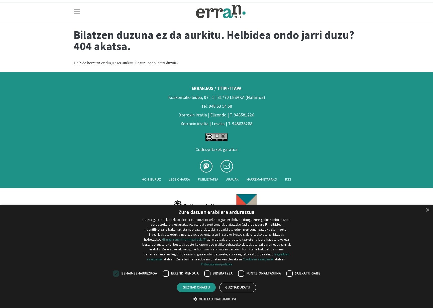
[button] (216, 299)
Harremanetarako (262, 179)
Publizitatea (208, 179)
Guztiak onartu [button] (196, 287)
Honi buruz (151, 179)
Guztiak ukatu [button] (237, 287)
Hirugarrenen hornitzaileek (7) (184, 239)
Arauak (232, 179)
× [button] (427, 210)
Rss (288, 179)
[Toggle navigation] (76, 11)
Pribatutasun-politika (216, 264)
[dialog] (216, 256)
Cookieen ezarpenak (258, 259)
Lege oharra (179, 179)
